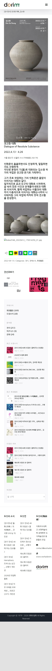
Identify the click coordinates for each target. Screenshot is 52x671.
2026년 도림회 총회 (21, 355)
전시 (27, 261)
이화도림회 (33, 615)
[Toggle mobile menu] (46, 4)
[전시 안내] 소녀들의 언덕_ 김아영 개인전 (28, 362)
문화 (8, 334)
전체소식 (33, 261)
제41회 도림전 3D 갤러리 (22, 470)
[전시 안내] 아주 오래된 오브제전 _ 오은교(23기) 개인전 (9, 589)
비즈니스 (10, 331)
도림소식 (10, 314)
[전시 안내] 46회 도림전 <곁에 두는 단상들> (29, 348)
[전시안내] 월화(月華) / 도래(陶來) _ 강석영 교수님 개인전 (9, 530)
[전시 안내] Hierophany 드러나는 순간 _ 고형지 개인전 (9, 563)
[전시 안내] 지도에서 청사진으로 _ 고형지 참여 (29, 455)
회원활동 (40, 261)
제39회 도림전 (19, 477)
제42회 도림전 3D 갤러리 (22, 462)
